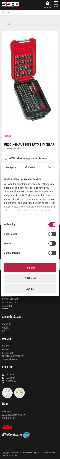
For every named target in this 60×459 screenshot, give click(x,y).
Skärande (7, 306)
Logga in (6, 324)
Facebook (10, 378)
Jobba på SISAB (9, 359)
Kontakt (6, 349)
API (3, 331)
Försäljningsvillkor (13, 356)
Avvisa (30, 288)
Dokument (7, 411)
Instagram (10, 381)
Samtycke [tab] (11, 167)
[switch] (52, 234)
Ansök (5, 327)
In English (7, 353)
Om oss (5, 346)
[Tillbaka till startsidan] (10, 4)
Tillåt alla (30, 267)
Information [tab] (30, 167)
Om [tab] (49, 167)
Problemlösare (10, 299)
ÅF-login (47, 7)
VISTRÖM (13, 455)
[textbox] (30, 12)
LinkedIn (9, 374)
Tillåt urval (30, 278)
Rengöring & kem (10, 302)
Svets (5, 309)
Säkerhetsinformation (14, 415)
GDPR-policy (8, 418)
